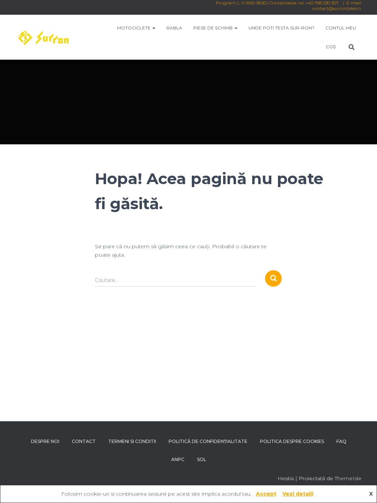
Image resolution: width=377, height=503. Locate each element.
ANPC (177, 459)
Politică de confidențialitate (208, 441)
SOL (201, 459)
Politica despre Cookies (292, 441)
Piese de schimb (213, 28)
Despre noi (45, 441)
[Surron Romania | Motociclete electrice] (42, 37)
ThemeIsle (348, 478)
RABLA (174, 28)
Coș (331, 46)
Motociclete (134, 28)
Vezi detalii (297, 493)
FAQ (341, 441)
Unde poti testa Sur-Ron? (281, 28)
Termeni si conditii (132, 441)
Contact (84, 441)
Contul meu (340, 28)
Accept (266, 493)
